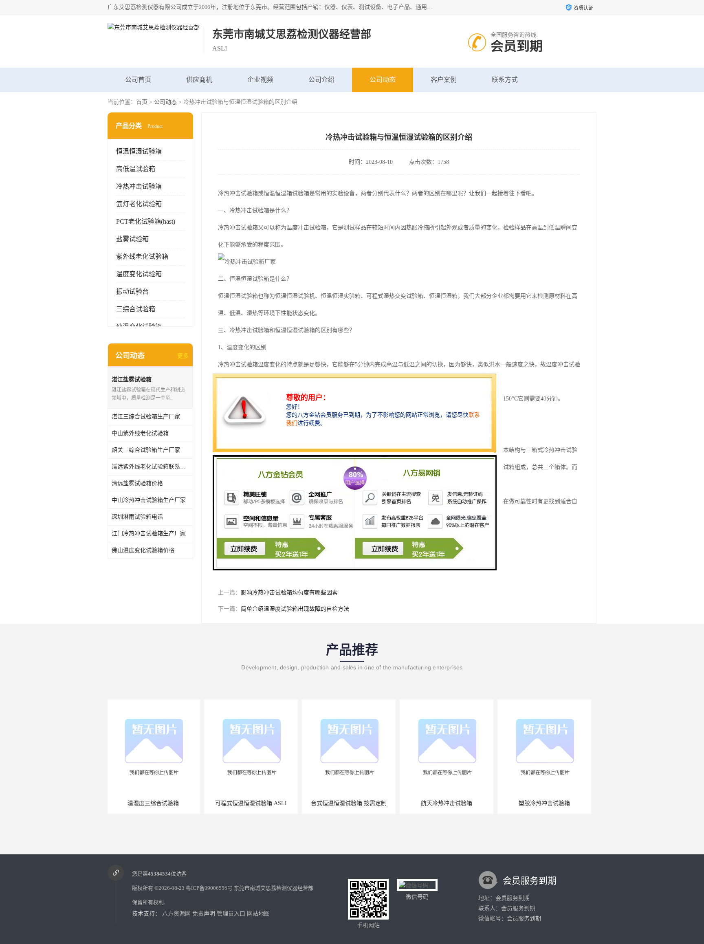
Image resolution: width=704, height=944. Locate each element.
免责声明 (203, 914)
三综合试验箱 (135, 309)
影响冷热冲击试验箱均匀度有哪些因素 (289, 593)
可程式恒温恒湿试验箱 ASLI (154, 803)
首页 (141, 102)
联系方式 (505, 79)
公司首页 (138, 79)
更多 (183, 356)
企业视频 (260, 79)
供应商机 (199, 79)
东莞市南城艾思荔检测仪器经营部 (273, 888)
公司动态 (383, 79)
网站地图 (258, 914)
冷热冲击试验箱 (139, 186)
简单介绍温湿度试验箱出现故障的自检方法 (295, 609)
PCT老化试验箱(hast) (145, 221)
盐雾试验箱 (132, 238)
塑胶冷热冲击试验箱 (447, 803)
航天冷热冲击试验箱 (350, 803)
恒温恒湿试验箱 (139, 151)
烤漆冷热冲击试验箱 (545, 803)
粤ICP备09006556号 (209, 888)
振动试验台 (132, 291)
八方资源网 (176, 914)
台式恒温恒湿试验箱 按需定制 (252, 803)
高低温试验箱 (135, 168)
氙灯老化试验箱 (139, 203)
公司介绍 (321, 79)
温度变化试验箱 (139, 274)
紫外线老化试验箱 (142, 256)
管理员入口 (231, 914)
